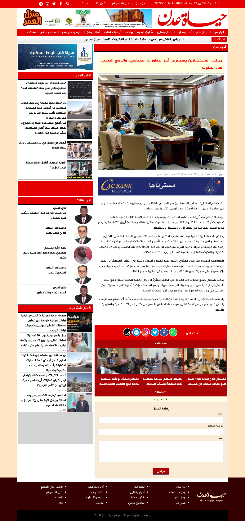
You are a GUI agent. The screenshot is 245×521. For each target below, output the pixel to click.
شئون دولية (145, 32)
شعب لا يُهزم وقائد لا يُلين (51, 292)
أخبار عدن (202, 32)
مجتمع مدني (48, 32)
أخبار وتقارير (164, 32)
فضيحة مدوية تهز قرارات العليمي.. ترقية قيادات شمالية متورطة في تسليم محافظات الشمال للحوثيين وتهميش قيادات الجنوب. (43, 323)
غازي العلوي (59, 208)
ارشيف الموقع (177, 492)
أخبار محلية (184, 32)
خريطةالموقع (54, 492)
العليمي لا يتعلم (57, 272)
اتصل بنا (101, 3)
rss (61, 503)
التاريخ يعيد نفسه (56, 233)
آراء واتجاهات (112, 32)
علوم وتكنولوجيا (71, 32)
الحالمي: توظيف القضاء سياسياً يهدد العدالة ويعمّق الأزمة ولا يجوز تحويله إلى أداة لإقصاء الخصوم (43, 400)
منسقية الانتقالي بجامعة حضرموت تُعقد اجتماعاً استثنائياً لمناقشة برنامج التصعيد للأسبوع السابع (162, 384)
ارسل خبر (84, 3)
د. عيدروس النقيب (55, 228)
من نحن (140, 3)
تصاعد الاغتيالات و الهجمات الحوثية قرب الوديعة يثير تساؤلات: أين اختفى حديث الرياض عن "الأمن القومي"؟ (43, 380)
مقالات (31, 32)
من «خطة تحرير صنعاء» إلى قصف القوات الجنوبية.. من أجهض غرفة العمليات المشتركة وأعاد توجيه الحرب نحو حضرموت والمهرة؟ (43, 110)
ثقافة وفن (93, 32)
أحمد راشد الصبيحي (55, 247)
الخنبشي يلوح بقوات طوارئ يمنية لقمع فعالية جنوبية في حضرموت (206, 381)
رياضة (129, 32)
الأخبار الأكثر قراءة (80, 308)
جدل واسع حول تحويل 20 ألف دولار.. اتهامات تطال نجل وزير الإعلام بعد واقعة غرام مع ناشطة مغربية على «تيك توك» (43, 340)
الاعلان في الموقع (51, 487)
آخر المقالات (83, 200)
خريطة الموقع (120, 3)
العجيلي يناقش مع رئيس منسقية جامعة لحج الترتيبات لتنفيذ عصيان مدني (119, 384)
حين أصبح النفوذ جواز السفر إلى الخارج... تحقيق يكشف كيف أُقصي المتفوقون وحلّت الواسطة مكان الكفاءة (43, 128)
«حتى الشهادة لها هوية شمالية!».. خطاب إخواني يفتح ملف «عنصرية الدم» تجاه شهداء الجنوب (43, 88)
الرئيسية (218, 32)
